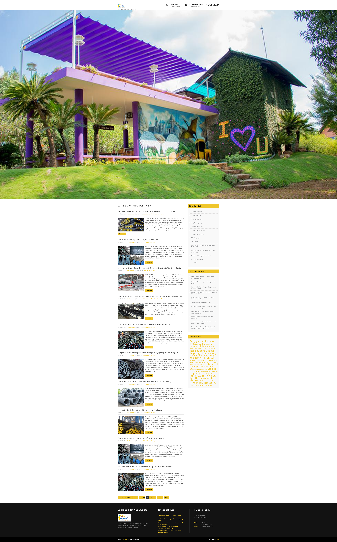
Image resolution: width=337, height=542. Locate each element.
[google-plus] (212, 5)
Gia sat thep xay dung (203, 349)
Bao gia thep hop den (203, 344)
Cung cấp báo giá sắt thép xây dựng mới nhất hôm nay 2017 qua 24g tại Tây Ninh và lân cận (149, 268)
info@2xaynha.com (175, 6)
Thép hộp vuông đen (197, 226)
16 (151, 497)
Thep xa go (199, 376)
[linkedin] (215, 5)
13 (140, 497)
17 (154, 497)
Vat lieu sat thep (200, 383)
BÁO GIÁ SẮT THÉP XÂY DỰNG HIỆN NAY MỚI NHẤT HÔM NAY (203, 246)
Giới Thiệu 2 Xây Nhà (197, 259)
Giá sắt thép (146, 214)
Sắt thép (153, 242)
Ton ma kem (209, 380)
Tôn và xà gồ (194, 241)
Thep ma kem (215, 371)
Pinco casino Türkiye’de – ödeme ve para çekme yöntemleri (202, 277)
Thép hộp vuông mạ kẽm (198, 230)
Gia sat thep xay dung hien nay (203, 352)
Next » (166, 497)
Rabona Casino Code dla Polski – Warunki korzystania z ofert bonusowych (203, 327)
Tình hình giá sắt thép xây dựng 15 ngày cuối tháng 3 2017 (138, 239)
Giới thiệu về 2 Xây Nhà (157, 214)
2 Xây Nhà (125, 539)
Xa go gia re (202, 385)
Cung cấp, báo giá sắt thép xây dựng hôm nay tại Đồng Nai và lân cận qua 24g (144, 324)
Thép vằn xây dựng (196, 211)
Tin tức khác (160, 299)
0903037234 (174, 4)
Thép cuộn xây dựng (196, 219)
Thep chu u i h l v (207, 371)
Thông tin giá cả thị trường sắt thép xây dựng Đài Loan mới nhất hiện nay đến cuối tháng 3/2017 (151, 296)
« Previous (128, 497)
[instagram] (218, 5)
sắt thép (201, 371)
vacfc (196, 262)
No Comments (131, 214)
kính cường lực (194, 364)
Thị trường (153, 299)
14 (144, 497)
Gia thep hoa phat (208, 358)
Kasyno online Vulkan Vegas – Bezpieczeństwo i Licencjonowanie (204, 287)
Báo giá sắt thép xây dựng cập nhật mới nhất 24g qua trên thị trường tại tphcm (145, 467)
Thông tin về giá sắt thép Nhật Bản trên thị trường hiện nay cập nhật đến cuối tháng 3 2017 (149, 353)
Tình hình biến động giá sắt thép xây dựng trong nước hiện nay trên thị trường (144, 381)
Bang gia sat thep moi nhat (202, 342)
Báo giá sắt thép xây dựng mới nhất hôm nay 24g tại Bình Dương (140, 410)
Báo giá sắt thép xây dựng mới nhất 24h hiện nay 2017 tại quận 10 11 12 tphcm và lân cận (148, 211)
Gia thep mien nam (196, 360)
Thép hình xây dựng (196, 223)
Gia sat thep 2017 (198, 348)
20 (161, 497)
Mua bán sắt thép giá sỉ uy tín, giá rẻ (201, 256)
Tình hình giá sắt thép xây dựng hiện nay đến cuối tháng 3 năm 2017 (141, 438)
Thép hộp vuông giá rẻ (197, 234)
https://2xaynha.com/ (207, 526)
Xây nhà (217, 539)
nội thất (200, 364)
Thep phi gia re (197, 373)
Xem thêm (121, 234)
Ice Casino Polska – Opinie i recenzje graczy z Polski (203, 282)
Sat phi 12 (197, 366)
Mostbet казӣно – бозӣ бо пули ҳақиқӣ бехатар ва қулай (202, 312)
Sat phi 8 (206, 364)
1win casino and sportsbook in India (201, 302)
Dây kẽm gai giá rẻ (196, 238)
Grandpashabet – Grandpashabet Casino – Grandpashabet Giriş (203, 298)
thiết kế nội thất (202, 380)
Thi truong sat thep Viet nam (202, 379)
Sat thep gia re (196, 369)
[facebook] (206, 5)
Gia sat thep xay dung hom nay (202, 356)
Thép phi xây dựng (196, 215)
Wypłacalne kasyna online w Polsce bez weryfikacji (202, 317)
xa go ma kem (208, 385)
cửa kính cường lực (210, 346)
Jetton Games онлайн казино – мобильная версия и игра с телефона (203, 322)
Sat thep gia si (203, 369)
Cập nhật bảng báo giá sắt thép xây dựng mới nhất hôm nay (203, 251)
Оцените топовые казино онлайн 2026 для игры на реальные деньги (203, 307)
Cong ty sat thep (198, 346)
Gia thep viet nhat (203, 362)
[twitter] (208, 5)
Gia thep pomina (208, 360)
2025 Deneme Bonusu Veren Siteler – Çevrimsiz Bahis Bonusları (204, 293)
